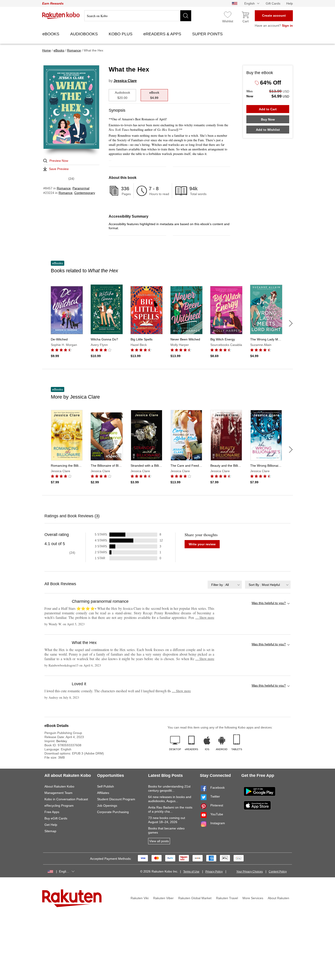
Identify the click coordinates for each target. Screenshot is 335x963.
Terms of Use (191, 871)
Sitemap (50, 831)
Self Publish (105, 786)
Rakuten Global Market (194, 898)
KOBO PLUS (121, 34)
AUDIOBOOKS (84, 34)
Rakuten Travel (227, 898)
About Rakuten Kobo (59, 786)
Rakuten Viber (163, 898)
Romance (64, 188)
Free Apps (51, 812)
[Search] (185, 15)
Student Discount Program (116, 799)
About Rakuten (278, 898)
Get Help (50, 825)
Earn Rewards (53, 3)
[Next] (291, 323)
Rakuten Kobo (61, 15)
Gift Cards (273, 3)
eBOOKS (51, 34)
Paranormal (80, 188)
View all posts (159, 841)
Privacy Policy (214, 871)
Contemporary (84, 193)
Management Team (58, 793)
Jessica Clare (125, 81)
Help (289, 3)
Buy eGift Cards (55, 818)
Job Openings (107, 805)
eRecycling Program (59, 805)
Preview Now (58, 160)
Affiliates (103, 793)
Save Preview (59, 169)
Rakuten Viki (140, 898)
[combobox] (225, 585)
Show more (204, 617)
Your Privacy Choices (249, 871)
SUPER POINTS (208, 34)
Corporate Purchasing (113, 812)
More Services (252, 898)
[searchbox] (137, 15)
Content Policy (278, 871)
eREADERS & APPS (162, 34)
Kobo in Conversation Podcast (66, 799)
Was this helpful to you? (269, 603)
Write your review (202, 544)
